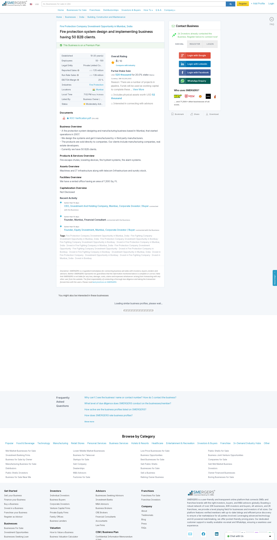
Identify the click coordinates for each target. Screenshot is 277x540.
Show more (89, 422)
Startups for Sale (81, 459)
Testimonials (147, 515)
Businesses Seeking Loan (16, 536)
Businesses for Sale (77, 10)
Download (214, 114)
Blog (143, 519)
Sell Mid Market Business (220, 464)
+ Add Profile (258, 3)
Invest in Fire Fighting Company (135, 255)
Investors (212, 468)
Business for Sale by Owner (19, 459)
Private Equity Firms (59, 512)
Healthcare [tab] (157, 443)
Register (243, 3)
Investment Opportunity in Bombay (101, 255)
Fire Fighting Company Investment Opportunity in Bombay (87, 242)
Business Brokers (104, 508)
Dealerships (79, 468)
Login (271, 3)
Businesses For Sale (13, 528)
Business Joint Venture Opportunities (225, 455)
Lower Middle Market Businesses (89, 451)
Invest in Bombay (83, 258)
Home (61, 10)
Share (196, 114)
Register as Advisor (13, 516)
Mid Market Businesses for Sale (21, 451)
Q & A (158, 10)
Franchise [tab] (225, 443)
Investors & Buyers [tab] (207, 443)
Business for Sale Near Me (18, 477)
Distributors (11, 468)
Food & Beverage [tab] (25, 443)
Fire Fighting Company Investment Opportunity (95, 248)
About (144, 511)
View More (138, 89)
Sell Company (80, 464)
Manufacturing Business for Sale (21, 464)
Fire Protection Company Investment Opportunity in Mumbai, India (97, 235)
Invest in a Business (13, 508)
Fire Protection (96, 84)
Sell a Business (148, 473)
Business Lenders (58, 521)
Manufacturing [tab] (60, 443)
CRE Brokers (102, 512)
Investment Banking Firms (18, 455)
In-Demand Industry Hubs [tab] (247, 443)
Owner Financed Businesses (221, 473)
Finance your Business (15, 499)
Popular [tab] (9, 443)
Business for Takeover (84, 455)
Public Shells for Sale (218, 451)
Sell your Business (13, 495)
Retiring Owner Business (152, 477)
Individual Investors (59, 495)
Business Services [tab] (118, 443)
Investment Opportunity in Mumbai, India (131, 252)
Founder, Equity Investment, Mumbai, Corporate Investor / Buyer (100, 229)
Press (144, 523)
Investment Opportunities (16, 532)
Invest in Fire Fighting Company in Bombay (89, 252)
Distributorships (111, 10)
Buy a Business (11, 504)
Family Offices (56, 516)
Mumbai (99, 89)
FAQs (143, 528)
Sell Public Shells (149, 464)
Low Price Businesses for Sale (155, 451)
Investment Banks (104, 499)
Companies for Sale (217, 459)
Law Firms (100, 525)
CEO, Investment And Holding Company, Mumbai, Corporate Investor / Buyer (106, 206)
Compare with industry (125, 65)
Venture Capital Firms (60, 508)
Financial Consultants (106, 516)
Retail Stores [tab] (77, 443)
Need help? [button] (275, 279)
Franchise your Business (15, 512)
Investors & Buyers (131, 10)
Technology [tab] (43, 443)
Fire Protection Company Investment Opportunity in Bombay (129, 239)
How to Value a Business (61, 532)
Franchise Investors (150, 499)
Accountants (101, 521)
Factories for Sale (81, 477)
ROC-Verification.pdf (80, 118)
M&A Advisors (79, 473)
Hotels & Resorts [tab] (140, 443)
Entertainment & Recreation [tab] (180, 443)
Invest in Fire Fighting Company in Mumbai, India (90, 245)
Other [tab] (267, 443)
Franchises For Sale (150, 495)
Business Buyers (57, 499)
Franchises (94, 10)
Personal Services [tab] (96, 443)
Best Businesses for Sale (152, 459)
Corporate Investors (60, 504)
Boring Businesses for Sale (221, 477)
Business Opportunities (151, 455)
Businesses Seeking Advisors (110, 495)
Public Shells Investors (17, 473)
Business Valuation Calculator (64, 536)
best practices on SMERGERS (104, 282)
